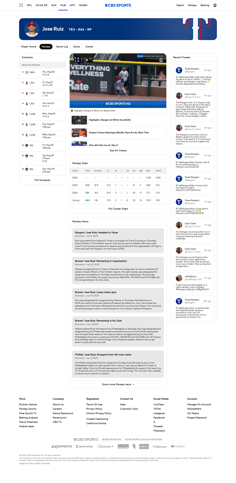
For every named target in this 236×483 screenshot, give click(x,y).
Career (89, 46)
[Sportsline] (84, 446)
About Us (58, 404)
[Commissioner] (126, 445)
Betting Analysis (28, 417)
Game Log (62, 46)
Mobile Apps (26, 426)
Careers (57, 408)
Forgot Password (197, 417)
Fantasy (46, 46)
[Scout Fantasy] (160, 446)
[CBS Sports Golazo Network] (143, 439)
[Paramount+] (105, 445)
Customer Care (129, 408)
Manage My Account (199, 404)
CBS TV (57, 422)
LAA (32, 82)
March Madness (28, 422)
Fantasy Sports (27, 408)
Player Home (28, 46)
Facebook (159, 417)
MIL (32, 145)
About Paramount (63, 413)
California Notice (96, 423)
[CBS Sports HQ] (111, 439)
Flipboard (159, 430)
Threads (158, 426)
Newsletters (194, 408)
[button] (21, 5)
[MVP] (144, 445)
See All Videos (118, 150)
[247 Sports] (61, 445)
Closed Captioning (97, 419)
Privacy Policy (94, 408)
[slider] (118, 99)
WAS (32, 72)
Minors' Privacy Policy (98, 413)
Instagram (159, 413)
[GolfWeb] (178, 446)
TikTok (157, 408)
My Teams (193, 413)
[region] (118, 80)
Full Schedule (42, 180)
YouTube (158, 404)
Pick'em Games (28, 404)
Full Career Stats (118, 208)
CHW (32, 114)
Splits (76, 46)
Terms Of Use (94, 404)
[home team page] (26, 72)
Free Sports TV (28, 413)
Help (123, 404)
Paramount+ (60, 417)
